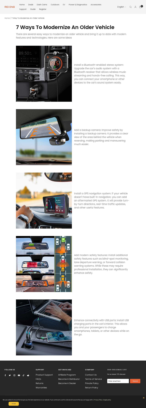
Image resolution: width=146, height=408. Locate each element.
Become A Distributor (69, 379)
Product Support (44, 374)
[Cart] (140, 7)
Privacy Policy (98, 400)
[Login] (135, 7)
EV (64, 4)
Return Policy (91, 387)
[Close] (144, 398)
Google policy (107, 400)
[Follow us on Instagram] (14, 375)
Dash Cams (42, 4)
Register (42, 9)
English (120, 6)
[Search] (131, 7)
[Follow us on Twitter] (10, 375)
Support (23, 9)
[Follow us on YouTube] (19, 375)
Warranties (41, 387)
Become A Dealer (67, 383)
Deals (30, 4)
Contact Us (91, 374)
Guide (33, 9)
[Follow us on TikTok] (23, 375)
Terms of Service (93, 379)
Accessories (96, 4)
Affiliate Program (67, 374)
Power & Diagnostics (78, 4)
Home (22, 4)
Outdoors (55, 4)
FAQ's (38, 379)
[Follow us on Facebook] (5, 375)
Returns (39, 383)
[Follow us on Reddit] (28, 375)
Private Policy (92, 383)
